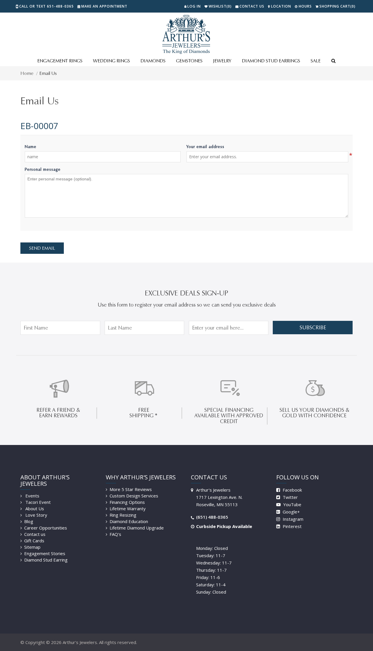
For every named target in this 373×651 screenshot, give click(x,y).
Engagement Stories (44, 553)
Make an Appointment (104, 6)
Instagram (292, 519)
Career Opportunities (45, 528)
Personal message (43, 169)
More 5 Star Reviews (131, 489)
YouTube (291, 504)
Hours (305, 6)
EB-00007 (39, 126)
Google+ (290, 512)
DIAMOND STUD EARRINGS (271, 61)
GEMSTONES (189, 61)
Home (27, 73)
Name (30, 146)
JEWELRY (222, 61)
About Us (34, 508)
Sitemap (32, 547)
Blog (28, 521)
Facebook (291, 490)
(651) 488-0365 (212, 517)
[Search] (333, 61)
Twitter (289, 497)
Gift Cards (34, 540)
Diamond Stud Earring (46, 560)
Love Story (35, 515)
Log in (194, 6)
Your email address (205, 146)
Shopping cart (337, 6)
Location (281, 6)
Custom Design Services (134, 496)
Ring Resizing (123, 515)
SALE (316, 61)
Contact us (34, 534)
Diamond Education (129, 521)
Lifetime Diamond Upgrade (137, 528)
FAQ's (115, 534)
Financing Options (127, 502)
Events (31, 496)
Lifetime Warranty (128, 508)
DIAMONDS (153, 61)
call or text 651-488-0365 (46, 6)
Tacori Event (37, 502)
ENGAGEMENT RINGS (59, 61)
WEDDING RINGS (111, 61)
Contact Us (252, 6)
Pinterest (291, 526)
